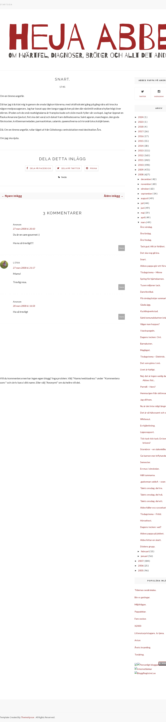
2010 (141, 164)
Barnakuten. (146, 343)
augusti (145, 198)
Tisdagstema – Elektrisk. (152, 356)
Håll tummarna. (147, 475)
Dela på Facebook (40, 168)
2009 (141, 169)
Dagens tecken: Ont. (150, 337)
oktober (145, 188)
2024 (141, 117)
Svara (121, 248)
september (147, 193)
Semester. (145, 462)
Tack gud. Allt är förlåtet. (152, 246)
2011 (141, 160)
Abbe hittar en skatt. (150, 540)
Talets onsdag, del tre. (151, 488)
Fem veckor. (140, 618)
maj (143, 212)
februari (145, 551)
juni (143, 207)
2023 (141, 121)
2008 (141, 174)
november (146, 184)
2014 (141, 145)
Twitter (142, 96)
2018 (141, 126)
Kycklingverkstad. (149, 311)
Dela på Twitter (70, 168)
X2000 (138, 625)
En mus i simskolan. (149, 468)
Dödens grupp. (147, 546)
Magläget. (145, 350)
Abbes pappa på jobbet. (152, 533)
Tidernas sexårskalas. (145, 590)
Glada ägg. (145, 304)
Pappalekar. (140, 611)
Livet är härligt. (147, 369)
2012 (141, 155)
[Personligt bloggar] (147, 664)
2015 (141, 141)
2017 (141, 131)
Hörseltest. (146, 520)
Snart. (143, 259)
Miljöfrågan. (140, 604)
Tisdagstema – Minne (151, 272)
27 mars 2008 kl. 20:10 (24, 228)
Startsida (6, 4)
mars (143, 222)
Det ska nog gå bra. (150, 252)
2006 (141, 565)
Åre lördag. (145, 233)
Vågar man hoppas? (150, 324)
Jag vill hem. (146, 399)
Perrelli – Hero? (148, 386)
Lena (16, 262)
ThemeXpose (27, 717)
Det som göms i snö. (150, 363)
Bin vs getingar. (142, 597)
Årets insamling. (143, 647)
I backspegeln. (147, 330)
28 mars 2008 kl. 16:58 (24, 305)
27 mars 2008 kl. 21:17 (24, 267)
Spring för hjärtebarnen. (152, 278)
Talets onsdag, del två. (151, 494)
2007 (141, 560)
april (143, 217)
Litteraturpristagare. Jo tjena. (149, 633)
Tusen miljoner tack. (150, 285)
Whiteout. (145, 419)
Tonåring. (139, 654)
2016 (141, 136)
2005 (141, 570)
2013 (141, 150)
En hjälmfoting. (147, 425)
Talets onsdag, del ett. (151, 501)
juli (142, 203)
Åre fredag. (146, 240)
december (146, 179)
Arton (138, 640)
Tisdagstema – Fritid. (150, 514)
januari (144, 556)
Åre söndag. (146, 227)
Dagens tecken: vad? (150, 527)
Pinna (93, 168)
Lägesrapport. (147, 432)
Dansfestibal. (147, 291)
